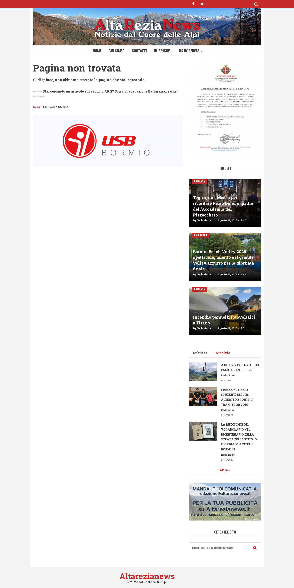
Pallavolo (200, 235)
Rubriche (162, 50)
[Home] (147, 28)
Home (97, 50)
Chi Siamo (117, 50)
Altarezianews (147, 576)
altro (224, 470)
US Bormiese (189, 50)
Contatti (139, 50)
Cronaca (199, 181)
